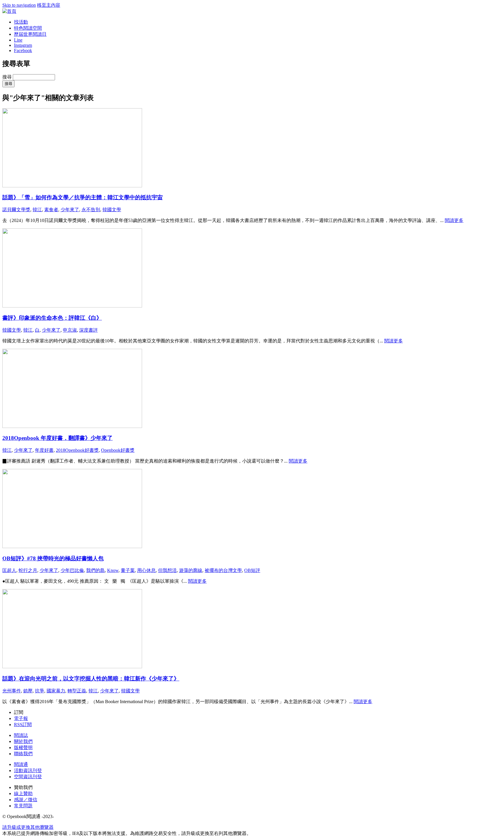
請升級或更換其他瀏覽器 (28, 827)
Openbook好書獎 (117, 450)
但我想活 (167, 570)
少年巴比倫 (72, 570)
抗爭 (39, 690)
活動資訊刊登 (28, 770)
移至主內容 (48, 5)
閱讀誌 (21, 735)
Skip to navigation (19, 5)
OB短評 (252, 570)
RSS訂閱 (23, 724)
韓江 (37, 209)
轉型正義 (77, 690)
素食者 (51, 209)
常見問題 (23, 805)
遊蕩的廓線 (190, 570)
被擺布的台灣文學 (223, 570)
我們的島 (95, 570)
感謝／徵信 (25, 799)
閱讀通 (21, 764)
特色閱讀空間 (28, 28)
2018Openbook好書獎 (77, 450)
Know (112, 570)
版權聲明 (23, 747)
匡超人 (9, 570)
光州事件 (11, 690)
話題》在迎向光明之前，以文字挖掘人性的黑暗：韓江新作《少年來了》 (90, 679)
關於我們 (23, 741)
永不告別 (91, 209)
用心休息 (146, 570)
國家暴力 (56, 690)
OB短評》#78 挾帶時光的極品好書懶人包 (53, 558)
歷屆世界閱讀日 (30, 34)
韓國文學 (111, 209)
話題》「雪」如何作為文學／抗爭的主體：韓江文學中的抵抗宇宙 (82, 197)
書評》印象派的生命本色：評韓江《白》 (52, 318)
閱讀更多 (454, 220)
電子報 (21, 718)
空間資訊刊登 (28, 776)
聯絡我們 (23, 753)
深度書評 (88, 330)
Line (18, 40)
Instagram (23, 45)
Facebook (23, 50)
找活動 (21, 21)
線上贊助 (23, 793)
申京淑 (70, 330)
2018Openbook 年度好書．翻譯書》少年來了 (57, 438)
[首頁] (9, 11)
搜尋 (7, 76)
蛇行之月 (28, 570)
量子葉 (128, 570)
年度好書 (44, 450)
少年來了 (70, 209)
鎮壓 (28, 690)
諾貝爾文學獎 (16, 209)
